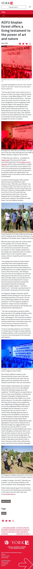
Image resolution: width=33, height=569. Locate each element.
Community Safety (5, 560)
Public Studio (5, 160)
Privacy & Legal (5, 562)
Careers (3, 565)
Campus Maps (4, 557)
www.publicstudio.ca (9, 494)
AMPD (4, 513)
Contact (3, 554)
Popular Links (13, 7)
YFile (3, 12)
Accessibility (4, 563)
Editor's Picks (6, 501)
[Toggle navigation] (3, 15)
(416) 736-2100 (5, 556)
